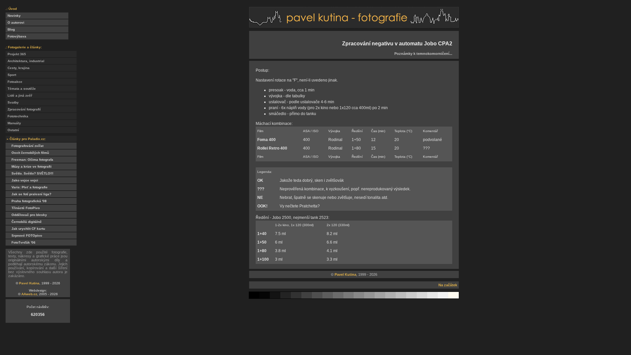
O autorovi (15, 22)
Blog (10, 29)
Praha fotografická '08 (26, 201)
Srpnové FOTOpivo (24, 235)
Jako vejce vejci (22, 180)
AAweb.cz (29, 294)
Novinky (13, 15)
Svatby (12, 102)
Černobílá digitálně (24, 222)
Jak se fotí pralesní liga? (28, 194)
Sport (11, 75)
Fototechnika (17, 116)
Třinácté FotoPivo (23, 208)
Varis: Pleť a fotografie (27, 187)
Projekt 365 (16, 54)
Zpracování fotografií (23, 109)
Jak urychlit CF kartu (25, 228)
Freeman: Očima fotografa (29, 159)
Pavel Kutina (29, 283)
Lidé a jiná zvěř (19, 95)
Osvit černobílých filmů (27, 152)
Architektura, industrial (25, 61)
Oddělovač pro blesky (26, 215)
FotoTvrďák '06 (20, 242)
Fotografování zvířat (24, 146)
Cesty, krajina (18, 68)
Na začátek (447, 285)
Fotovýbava (16, 36)
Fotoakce (14, 81)
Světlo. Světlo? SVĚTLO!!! (29, 173)
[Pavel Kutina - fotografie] (354, 26)
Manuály (13, 123)
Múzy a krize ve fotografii (29, 166)
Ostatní (12, 130)
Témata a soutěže (21, 88)
